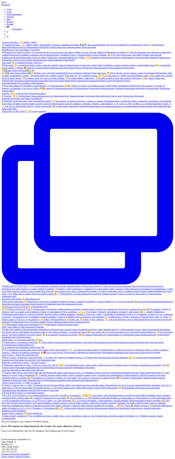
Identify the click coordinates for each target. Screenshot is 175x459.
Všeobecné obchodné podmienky (15, 454)
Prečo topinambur (14, 14)
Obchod (10, 17)
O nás (9, 12)
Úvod (9, 9)
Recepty (10, 22)
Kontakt (10, 24)
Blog (9, 19)
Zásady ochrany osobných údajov (15, 456)
